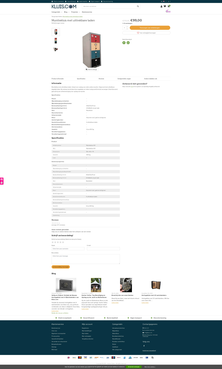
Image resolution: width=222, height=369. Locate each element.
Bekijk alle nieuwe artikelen (60, 313)
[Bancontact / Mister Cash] (91, 358)
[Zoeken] (138, 6)
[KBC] (131, 358)
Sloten (114, 344)
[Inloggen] (161, 6)
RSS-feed (54, 349)
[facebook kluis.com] (144, 346)
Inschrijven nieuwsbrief (149, 350)
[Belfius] (119, 358)
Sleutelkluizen (116, 339)
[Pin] (147, 358)
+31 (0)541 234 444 (149, 330)
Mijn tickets (85, 333)
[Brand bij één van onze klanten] (126, 285)
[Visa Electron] (108, 358)
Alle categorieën (117, 349)
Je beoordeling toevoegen (61, 267)
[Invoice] (153, 358)
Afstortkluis (115, 333)
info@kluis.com (148, 332)
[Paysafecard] (103, 358)
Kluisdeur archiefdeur (118, 341)
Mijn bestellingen (87, 331)
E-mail (89, 245)
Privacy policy (56, 336)
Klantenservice (56, 328)
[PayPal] (75, 358)
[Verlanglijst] (165, 6)
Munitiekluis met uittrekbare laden (73, 16)
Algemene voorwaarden (59, 333)
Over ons (54, 331)
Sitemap (54, 347)
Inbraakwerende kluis (118, 328)
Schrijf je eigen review (58, 23)
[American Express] (125, 358)
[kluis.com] (64, 6)
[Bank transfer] (142, 358)
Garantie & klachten (57, 339)
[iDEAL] (69, 358)
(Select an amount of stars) (66, 239)
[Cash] (136, 358)
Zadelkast (115, 347)
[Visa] (86, 358)
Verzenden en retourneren (59, 341)
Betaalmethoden (56, 344)
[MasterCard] (80, 358)
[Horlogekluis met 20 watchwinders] (156, 285)
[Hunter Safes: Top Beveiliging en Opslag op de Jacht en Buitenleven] (96, 285)
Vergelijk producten (87, 339)
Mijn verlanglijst (86, 336)
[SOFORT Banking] (97, 358)
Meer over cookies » (150, 366)
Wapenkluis (115, 331)
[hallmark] (168, 11)
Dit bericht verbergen (133, 366)
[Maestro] (114, 358)
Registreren (85, 328)
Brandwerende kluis (118, 336)
